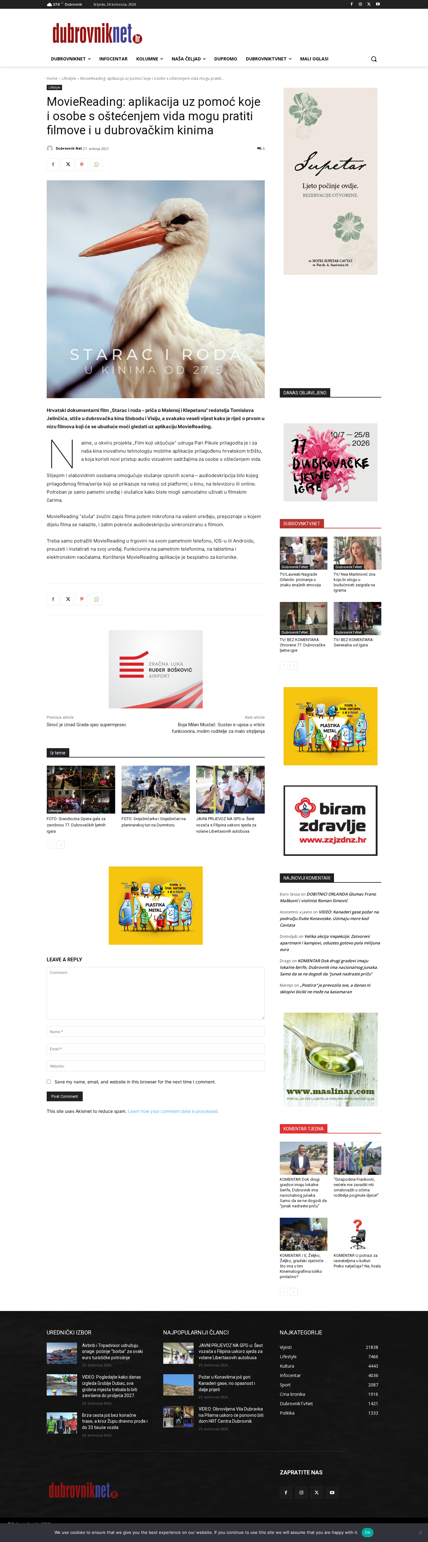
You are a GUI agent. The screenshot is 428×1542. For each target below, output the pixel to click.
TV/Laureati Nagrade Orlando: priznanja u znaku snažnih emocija (300, 579)
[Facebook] (351, 4)
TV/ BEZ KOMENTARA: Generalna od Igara (354, 642)
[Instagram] (360, 4)
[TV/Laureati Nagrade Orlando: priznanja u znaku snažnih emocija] (303, 553)
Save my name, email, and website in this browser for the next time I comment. (135, 1081)
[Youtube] (377, 4)
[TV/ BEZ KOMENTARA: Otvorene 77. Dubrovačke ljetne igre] (303, 618)
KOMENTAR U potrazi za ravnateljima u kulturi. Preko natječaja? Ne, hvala (357, 1260)
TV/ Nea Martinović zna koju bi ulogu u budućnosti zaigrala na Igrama (354, 582)
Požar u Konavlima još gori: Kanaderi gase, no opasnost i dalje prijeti (227, 1383)
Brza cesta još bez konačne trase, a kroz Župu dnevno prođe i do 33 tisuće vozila (115, 1421)
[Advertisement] (331, 322)
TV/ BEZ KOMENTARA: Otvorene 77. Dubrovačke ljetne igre (302, 645)
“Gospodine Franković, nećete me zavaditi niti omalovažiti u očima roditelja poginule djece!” (356, 1187)
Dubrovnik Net (69, 148)
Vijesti (203, 811)
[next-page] (61, 845)
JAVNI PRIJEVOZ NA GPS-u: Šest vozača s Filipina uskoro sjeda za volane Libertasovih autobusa (226, 825)
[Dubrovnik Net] (51, 148)
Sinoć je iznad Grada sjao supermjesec (87, 724)
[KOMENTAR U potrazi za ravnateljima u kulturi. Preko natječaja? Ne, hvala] (357, 1234)
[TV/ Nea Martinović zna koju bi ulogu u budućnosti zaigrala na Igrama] (357, 553)
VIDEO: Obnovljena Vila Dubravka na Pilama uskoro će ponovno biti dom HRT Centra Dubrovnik (231, 1415)
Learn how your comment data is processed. (173, 1111)
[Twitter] (369, 4)
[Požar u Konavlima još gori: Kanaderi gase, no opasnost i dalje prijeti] (178, 1385)
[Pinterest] (82, 164)
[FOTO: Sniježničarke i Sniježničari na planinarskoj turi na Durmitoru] (156, 790)
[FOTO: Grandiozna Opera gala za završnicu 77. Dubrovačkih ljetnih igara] (81, 790)
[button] (373, 58)
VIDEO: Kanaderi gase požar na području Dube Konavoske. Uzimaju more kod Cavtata (329, 918)
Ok (367, 1532)
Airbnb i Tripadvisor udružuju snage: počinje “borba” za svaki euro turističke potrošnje (112, 1351)
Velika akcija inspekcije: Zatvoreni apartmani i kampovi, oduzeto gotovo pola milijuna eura (330, 942)
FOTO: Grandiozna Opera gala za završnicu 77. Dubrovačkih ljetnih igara (76, 825)
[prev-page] (51, 845)
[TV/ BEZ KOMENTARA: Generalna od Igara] (357, 618)
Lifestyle (69, 78)
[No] (420, 1532)
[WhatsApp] (96, 164)
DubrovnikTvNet (295, 567)
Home (52, 78)
